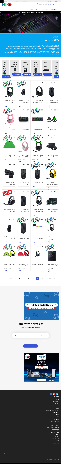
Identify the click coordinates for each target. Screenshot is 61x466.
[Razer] (30, 22)
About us (5, 1)
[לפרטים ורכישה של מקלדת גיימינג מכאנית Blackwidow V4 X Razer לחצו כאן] (37, 119)
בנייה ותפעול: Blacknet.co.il (53, 459)
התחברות (57, 1)
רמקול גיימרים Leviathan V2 (39, 237)
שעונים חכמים (56, 434)
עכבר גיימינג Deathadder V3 (25, 210)
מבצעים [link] (57, 423)
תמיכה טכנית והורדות (24, 1)
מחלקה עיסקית (55, 401)
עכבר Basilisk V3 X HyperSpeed (24, 101)
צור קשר (57, 418)
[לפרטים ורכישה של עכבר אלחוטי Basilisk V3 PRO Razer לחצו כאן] (9, 228)
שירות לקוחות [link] (56, 412)
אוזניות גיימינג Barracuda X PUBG (52, 183)
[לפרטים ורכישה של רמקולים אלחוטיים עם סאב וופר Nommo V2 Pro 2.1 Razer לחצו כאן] (52, 146)
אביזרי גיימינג (56, 438)
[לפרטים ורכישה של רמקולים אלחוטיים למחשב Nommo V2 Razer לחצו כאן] (52, 201)
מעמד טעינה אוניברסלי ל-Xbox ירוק (9, 156)
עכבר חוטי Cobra (39, 182)
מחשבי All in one (55, 432)
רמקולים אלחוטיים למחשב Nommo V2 (52, 210)
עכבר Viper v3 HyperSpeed (54, 101)
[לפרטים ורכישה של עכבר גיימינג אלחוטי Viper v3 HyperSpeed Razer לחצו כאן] (52, 91)
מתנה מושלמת (45, 9)
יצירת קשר (38, 9)
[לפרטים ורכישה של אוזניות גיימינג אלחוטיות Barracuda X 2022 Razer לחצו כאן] (37, 91)
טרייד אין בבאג (56, 444)
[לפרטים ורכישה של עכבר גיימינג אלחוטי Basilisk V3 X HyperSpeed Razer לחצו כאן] (23, 91)
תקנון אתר (56, 403)
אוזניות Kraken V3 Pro (37, 264)
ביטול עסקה (15, 1)
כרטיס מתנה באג (55, 442)
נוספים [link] (57, 440)
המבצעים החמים (55, 425)
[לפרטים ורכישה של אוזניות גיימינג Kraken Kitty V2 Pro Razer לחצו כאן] (9, 119)
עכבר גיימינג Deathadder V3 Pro (24, 237)
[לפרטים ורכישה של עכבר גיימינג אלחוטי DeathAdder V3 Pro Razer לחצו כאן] (23, 228)
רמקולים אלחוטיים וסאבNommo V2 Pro (52, 156)
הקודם (11, 278)
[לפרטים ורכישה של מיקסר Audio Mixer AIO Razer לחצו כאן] (52, 255)
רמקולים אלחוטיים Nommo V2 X (10, 183)
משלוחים (57, 414)
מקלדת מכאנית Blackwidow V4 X (38, 128)
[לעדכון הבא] (0, 12)
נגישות (57, 408)
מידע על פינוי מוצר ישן (54, 421)
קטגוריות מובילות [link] (55, 429)
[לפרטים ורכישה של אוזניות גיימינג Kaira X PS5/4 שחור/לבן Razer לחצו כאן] (52, 228)
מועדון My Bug (54, 9)
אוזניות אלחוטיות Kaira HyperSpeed (9, 210)
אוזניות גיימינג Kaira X (52, 237)
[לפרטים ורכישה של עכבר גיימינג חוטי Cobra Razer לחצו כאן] (37, 173)
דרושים (10, 1)
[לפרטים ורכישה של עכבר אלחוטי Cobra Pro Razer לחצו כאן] (23, 173)
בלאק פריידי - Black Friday (52, 427)
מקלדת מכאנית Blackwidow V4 (25, 128)
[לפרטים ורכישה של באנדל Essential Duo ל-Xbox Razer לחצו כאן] (23, 255)
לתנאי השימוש (18, 340)
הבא (50, 278)
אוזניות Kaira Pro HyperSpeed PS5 (38, 210)
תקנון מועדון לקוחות (54, 407)
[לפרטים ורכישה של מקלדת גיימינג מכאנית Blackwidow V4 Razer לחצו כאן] (23, 119)
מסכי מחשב (56, 436)
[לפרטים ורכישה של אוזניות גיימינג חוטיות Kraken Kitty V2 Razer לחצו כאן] (9, 91)
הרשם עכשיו (30, 346)
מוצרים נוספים (6, 76)
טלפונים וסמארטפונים (54, 431)
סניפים (31, 9)
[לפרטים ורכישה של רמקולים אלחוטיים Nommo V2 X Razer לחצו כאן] (9, 173)
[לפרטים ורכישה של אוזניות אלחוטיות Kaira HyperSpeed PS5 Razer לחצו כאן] (9, 201)
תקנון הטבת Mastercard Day (52, 410)
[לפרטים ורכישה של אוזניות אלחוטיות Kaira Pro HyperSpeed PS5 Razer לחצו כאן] (37, 201)
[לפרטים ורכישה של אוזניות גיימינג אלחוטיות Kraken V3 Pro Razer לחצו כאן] (37, 255)
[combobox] (43, 4)
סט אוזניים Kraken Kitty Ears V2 (53, 128)
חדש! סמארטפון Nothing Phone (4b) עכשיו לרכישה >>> (30, 12)
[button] (54, 106)
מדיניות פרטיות (55, 405)
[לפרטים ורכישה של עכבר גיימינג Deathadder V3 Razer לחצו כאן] (23, 201)
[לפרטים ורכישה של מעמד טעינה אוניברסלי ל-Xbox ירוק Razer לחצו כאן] (9, 146)
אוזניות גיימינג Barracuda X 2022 (38, 101)
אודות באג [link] (56, 399)
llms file (4, 453)
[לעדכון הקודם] (60, 12)
